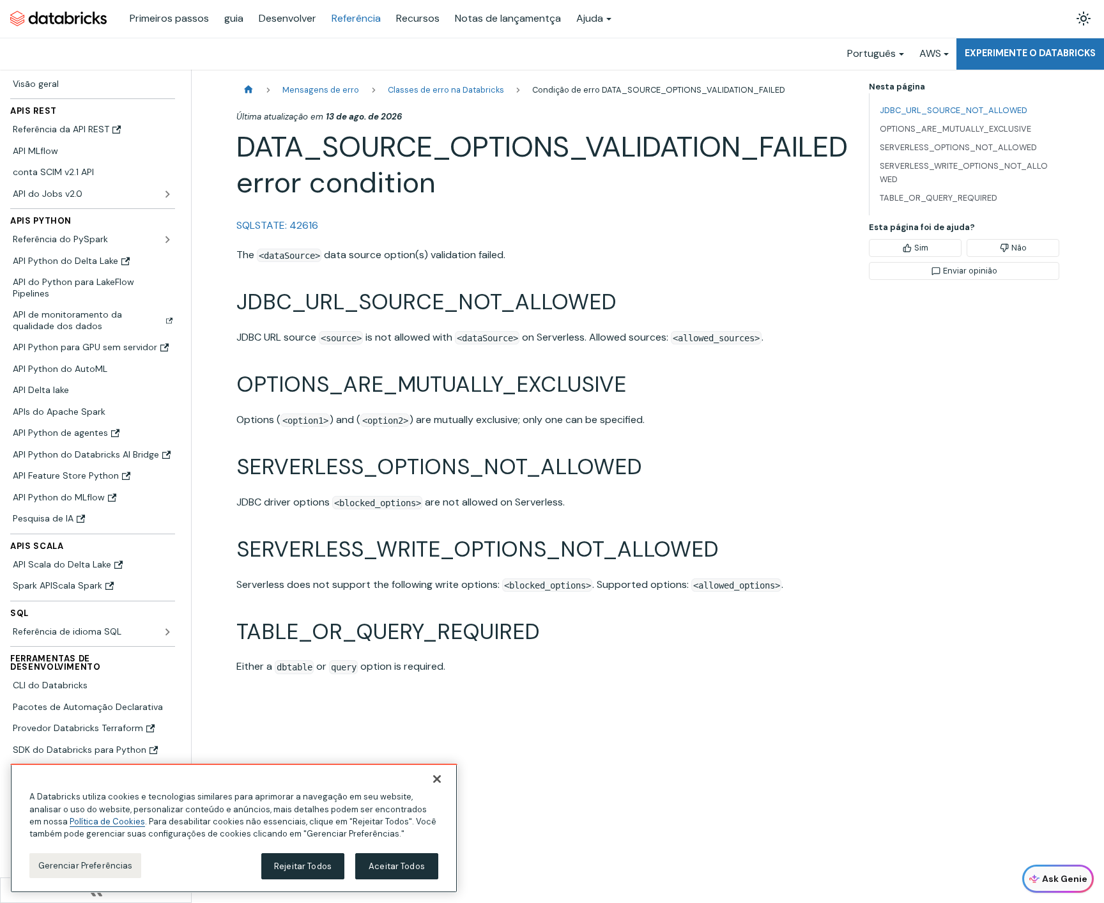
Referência (356, 18)
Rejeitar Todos (303, 866)
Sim (921, 247)
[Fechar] (437, 779)
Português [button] (871, 53)
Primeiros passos (169, 18)
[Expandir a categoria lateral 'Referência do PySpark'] (167, 239)
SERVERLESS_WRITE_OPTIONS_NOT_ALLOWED (964, 172)
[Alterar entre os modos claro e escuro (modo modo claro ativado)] (1083, 18)
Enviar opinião (970, 270)
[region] (233, 828)
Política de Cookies (107, 821)
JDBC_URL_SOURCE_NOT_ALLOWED (953, 110)
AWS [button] (930, 53)
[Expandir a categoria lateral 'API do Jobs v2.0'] (167, 194)
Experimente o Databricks (1030, 53)
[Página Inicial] (248, 90)
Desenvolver (287, 18)
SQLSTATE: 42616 (277, 225)
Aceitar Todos (397, 866)
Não (1019, 247)
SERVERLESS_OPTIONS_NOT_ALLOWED (958, 147)
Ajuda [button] (589, 18)
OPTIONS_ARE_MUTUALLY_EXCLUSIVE (955, 128)
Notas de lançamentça (508, 18)
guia (233, 18)
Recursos (418, 18)
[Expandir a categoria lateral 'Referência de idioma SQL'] (167, 632)
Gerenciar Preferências (85, 865)
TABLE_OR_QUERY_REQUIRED (938, 197)
